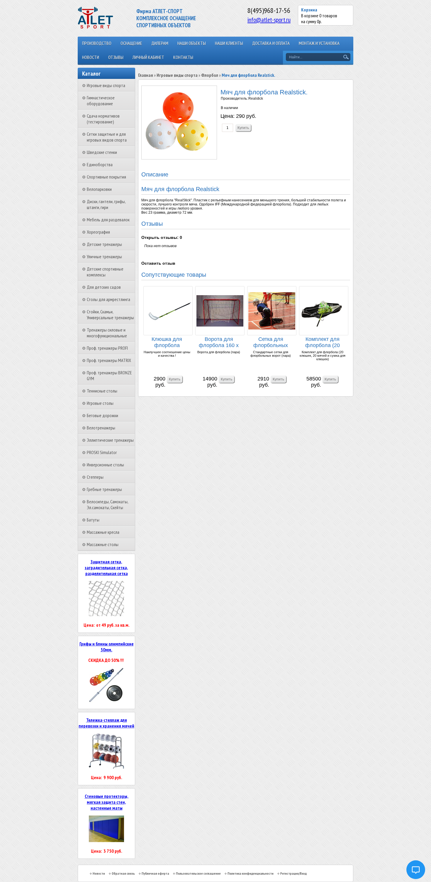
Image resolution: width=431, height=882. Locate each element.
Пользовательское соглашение (198, 873)
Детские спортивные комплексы (105, 272)
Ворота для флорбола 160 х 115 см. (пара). (219, 342)
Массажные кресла (103, 532)
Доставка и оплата (271, 43)
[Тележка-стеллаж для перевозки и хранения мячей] (106, 767)
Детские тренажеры (104, 244)
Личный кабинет (148, 57)
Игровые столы (100, 403)
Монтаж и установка (319, 43)
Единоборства (100, 164)
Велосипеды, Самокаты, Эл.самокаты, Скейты (107, 504)
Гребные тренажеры (104, 489)
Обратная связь (123, 873)
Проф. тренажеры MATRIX (109, 360)
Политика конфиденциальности (251, 873)
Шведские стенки (102, 152)
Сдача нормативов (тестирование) (103, 119)
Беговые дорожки (102, 415)
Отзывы (115, 57)
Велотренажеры (101, 428)
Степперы (95, 477)
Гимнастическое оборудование (101, 100)
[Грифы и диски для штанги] (106, 701)
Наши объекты (191, 43)
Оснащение (131, 43)
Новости (90, 57)
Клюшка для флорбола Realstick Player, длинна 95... (166, 342)
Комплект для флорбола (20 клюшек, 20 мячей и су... (323, 342)
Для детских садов (104, 287)
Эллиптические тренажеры (110, 440)
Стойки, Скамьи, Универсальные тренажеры (110, 314)
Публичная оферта (155, 873)
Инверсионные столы (105, 465)
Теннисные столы (102, 391)
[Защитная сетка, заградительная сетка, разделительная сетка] (106, 614)
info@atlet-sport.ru (269, 20)
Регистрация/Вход (293, 873)
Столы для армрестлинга (108, 299)
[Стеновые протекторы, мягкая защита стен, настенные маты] (106, 840)
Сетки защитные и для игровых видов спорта (107, 137)
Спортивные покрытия (106, 177)
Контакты (183, 57)
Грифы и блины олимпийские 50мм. (106, 646)
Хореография (98, 232)
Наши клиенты (229, 43)
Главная (145, 75)
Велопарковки (99, 189)
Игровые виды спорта (106, 85)
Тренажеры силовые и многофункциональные (107, 333)
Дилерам (159, 43)
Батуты (93, 520)
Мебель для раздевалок (108, 219)
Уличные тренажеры (104, 256)
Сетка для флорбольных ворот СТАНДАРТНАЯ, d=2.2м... (271, 342)
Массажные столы (102, 544)
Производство (96, 43)
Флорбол (209, 75)
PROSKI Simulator (102, 452)
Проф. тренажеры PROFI (107, 348)
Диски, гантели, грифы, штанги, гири (106, 204)
